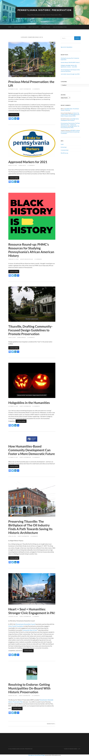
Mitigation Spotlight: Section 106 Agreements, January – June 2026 (69, 66)
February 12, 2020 (13, 259)
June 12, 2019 (12, 337)
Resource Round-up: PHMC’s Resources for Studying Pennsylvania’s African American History (31, 250)
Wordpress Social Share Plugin (36, 755)
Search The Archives (20, 27)
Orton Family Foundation (15, 626)
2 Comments (31, 165)
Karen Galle (22, 165)
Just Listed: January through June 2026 (70, 74)
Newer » (51, 723)
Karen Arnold (21, 337)
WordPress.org (64, 153)
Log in (62, 144)
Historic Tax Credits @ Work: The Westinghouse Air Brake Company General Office (70, 114)
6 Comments (36, 89)
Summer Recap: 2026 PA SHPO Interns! (70, 62)
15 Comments (35, 695)
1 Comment (36, 616)
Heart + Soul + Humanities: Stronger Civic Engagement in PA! (31, 611)
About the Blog (46, 27)
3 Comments (34, 536)
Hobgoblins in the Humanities (29, 403)
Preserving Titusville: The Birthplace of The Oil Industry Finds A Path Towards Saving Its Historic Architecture (30, 527)
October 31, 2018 (13, 406)
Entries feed (63, 147)
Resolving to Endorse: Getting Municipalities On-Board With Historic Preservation (29, 688)
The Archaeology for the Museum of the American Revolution (70, 70)
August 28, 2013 (12, 695)
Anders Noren (73, 748)
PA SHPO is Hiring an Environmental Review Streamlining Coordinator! (70, 132)
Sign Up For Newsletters (60, 27)
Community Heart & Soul (29, 630)
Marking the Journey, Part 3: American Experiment (70, 58)
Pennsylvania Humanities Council (25, 624)
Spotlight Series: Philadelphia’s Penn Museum (70, 119)
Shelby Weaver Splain (26, 259)
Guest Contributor (25, 89)
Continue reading (14, 114)
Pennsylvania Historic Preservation (44, 10)
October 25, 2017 (13, 457)
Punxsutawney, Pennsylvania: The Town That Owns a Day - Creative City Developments (70, 125)
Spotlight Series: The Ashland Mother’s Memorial (70, 109)
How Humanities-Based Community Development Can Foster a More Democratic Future (31, 450)
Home (9, 27)
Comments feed (64, 150)
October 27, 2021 (13, 89)
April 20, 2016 (12, 536)
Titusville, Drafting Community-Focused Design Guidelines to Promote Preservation (30, 330)
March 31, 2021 (12, 165)
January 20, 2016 (13, 616)
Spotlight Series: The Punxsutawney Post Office (70, 126)
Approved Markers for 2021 (27, 162)
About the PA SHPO (34, 27)
